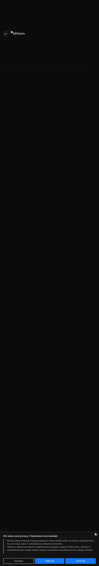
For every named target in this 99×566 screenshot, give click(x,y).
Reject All (49, 561)
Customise (18, 561)
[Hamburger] (5, 34)
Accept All (80, 561)
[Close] (96, 534)
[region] (49, 549)
